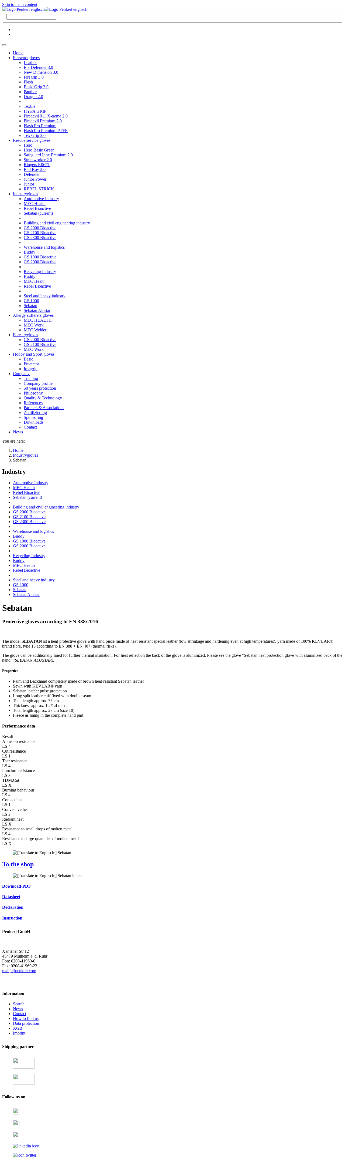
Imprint (19, 1033)
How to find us (26, 1018)
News (18, 1008)
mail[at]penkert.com (19, 970)
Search (19, 1004)
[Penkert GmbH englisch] (44, 9)
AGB (17, 1028)
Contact (19, 1013)
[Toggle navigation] (4, 45)
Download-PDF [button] (16, 886)
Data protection (26, 1023)
